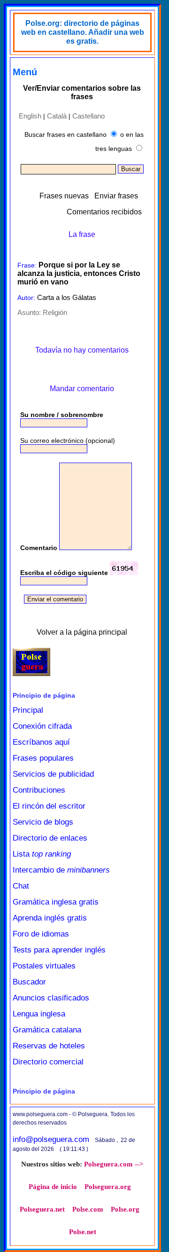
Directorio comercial (48, 1061)
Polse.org (125, 1209)
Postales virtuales (44, 965)
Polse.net (82, 1232)
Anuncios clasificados (51, 997)
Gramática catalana (47, 1029)
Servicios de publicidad (53, 774)
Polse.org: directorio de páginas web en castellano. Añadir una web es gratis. (82, 32)
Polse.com (87, 1209)
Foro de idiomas (41, 933)
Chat (21, 886)
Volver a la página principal (82, 632)
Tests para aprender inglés (59, 949)
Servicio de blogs (43, 822)
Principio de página (44, 695)
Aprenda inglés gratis (50, 917)
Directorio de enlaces (50, 838)
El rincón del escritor (49, 806)
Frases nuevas (64, 196)
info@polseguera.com (51, 1139)
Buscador (29, 981)
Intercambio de (61, 870)
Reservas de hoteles (49, 1045)
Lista (42, 854)
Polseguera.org (107, 1186)
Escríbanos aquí (41, 742)
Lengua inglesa (39, 1013)
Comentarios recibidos (104, 212)
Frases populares (43, 758)
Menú (25, 72)
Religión (55, 312)
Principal (28, 710)
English (30, 116)
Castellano (88, 116)
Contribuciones (39, 790)
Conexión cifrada (42, 726)
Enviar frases (116, 196)
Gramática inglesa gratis (56, 902)
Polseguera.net (42, 1209)
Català (57, 116)
